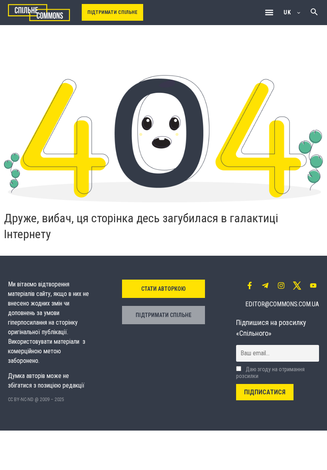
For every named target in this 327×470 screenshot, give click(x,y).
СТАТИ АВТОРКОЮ (163, 289)
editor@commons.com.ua (282, 304)
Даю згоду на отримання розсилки (270, 373)
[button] (269, 12)
